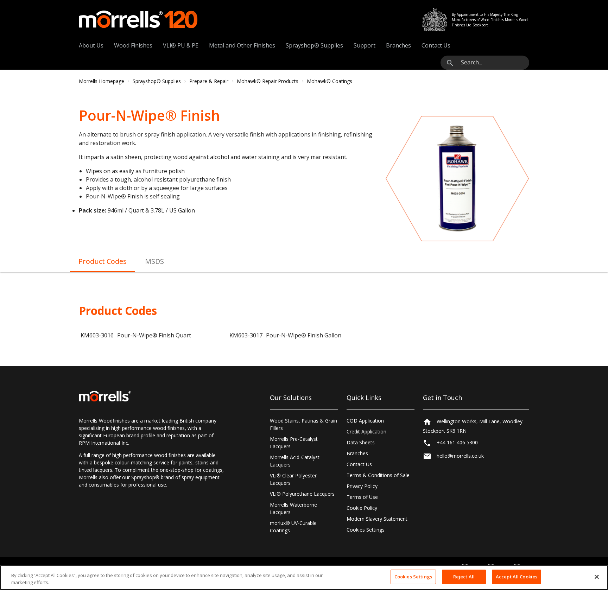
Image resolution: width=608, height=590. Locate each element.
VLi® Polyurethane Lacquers (302, 493)
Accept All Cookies (516, 576)
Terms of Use (362, 497)
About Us (91, 45)
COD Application (365, 420)
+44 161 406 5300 (457, 442)
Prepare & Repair (208, 81)
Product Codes (102, 261)
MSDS (154, 261)
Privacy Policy (362, 486)
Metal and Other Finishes (242, 45)
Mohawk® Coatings (329, 81)
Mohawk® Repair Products (267, 81)
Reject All (464, 576)
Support (364, 45)
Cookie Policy (362, 508)
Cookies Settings (366, 529)
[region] (304, 577)
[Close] (596, 576)
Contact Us (436, 45)
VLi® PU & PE (180, 45)
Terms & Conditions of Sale (378, 475)
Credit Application (366, 431)
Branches (398, 45)
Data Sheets (361, 442)
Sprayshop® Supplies (314, 45)
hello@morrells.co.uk (460, 456)
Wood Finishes (133, 45)
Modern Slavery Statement (377, 518)
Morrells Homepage (101, 81)
